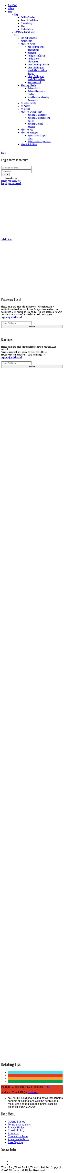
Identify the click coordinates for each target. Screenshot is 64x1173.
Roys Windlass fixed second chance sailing (32, 621)
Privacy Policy (26, 23)
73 (9, 1033)
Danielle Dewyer (18, 917)
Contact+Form (27, 29)
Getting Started (28, 17)
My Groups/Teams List (37, 115)
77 (9, 1045)
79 (9, 1051)
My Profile (32, 53)
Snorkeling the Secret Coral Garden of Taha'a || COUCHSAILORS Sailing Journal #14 (35, 695)
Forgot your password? (11, 181)
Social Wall (12, 5)
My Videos (25, 109)
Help (16, 14)
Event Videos (15, 420)
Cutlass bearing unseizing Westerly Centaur (33, 978)
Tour (47, 1086)
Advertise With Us (18, 1139)
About (23, 26)
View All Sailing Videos (21, 426)
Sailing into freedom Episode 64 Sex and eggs (34, 575)
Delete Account (34, 82)
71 (9, 1027)
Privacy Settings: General (38, 64)
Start (10, 1018)
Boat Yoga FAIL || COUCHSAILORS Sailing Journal (34, 958)
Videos (11, 8)
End (10, 1057)
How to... (33, 1092)
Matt (13, 726)
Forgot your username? (11, 183)
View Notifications (29, 144)
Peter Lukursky (18, 561)
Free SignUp (15, 1142)
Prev (10, 1021)
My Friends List (34, 88)
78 (9, 1048)
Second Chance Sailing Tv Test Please (29, 668)
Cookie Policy (16, 1130)
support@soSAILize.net (11, 317)
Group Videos (16, 423)
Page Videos (15, 417)
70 (9, 1024)
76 (9, 1042)
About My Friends (28, 85)
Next (10, 1054)
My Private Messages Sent (39, 141)
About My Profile (28, 44)
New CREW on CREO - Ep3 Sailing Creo (28, 717)
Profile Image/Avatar (36, 56)
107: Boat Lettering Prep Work (25, 804)
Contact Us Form (18, 1136)
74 (9, 1036)
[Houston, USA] (1, 1157)
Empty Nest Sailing (20, 812)
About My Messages (29, 132)
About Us (13, 1133)
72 (9, 1030)
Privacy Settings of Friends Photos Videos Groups (37, 70)
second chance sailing (21, 630)
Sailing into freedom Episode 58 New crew (32, 786)
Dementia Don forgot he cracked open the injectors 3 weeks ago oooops (32, 646)
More (10, 11)
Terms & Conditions (29, 20)
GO (35, 412)
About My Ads (27, 130)
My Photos (25, 106)
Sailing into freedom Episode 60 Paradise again (35, 766)
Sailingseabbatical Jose (22, 706)
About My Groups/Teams (31, 112)
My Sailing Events (28, 103)
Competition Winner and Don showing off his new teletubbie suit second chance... (33, 1003)
